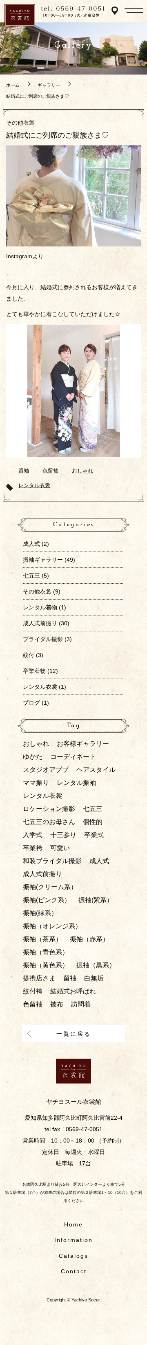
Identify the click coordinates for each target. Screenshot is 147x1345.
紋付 (28, 655)
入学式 (32, 834)
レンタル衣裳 (34, 485)
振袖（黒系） (96, 965)
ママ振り (36, 782)
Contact (74, 1271)
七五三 (31, 575)
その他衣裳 (20, 122)
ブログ (31, 702)
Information (73, 1240)
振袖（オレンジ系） (52, 926)
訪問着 (81, 1004)
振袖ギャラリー (43, 559)
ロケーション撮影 (49, 808)
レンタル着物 (40, 607)
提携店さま (39, 978)
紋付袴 (32, 991)
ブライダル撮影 (43, 639)
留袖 (23, 471)
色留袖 (50, 471)
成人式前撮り (40, 623)
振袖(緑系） (40, 913)
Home (73, 1224)
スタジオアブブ (46, 769)
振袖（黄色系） (46, 965)
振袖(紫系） (95, 900)
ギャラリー (49, 85)
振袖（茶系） (42, 939)
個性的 (92, 821)
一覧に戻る (73, 1034)
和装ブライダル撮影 (52, 860)
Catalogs (73, 1256)
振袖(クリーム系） (50, 886)
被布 (56, 1004)
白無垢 (94, 978)
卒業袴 (32, 847)
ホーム (13, 85)
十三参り (63, 834)
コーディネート (73, 756)
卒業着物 (34, 671)
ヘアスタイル (96, 769)
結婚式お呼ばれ (73, 991)
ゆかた (32, 756)
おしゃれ (82, 471)
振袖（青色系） (46, 952)
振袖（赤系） (89, 939)
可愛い (60, 847)
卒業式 (94, 834)
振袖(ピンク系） (47, 900)
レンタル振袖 (76, 782)
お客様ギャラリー (83, 743)
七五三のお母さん (49, 821)
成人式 (31, 544)
